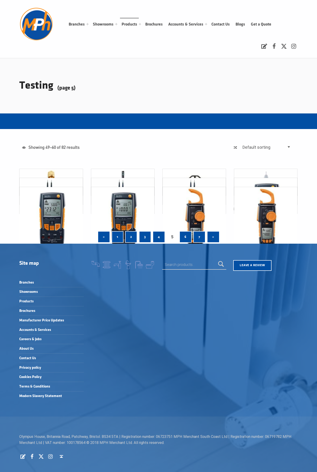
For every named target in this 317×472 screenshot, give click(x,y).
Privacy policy (30, 367)
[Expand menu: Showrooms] (116, 24)
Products (129, 24)
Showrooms (103, 24)
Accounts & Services (185, 24)
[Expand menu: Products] (140, 24)
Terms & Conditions (34, 386)
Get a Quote (261, 24)
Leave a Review (252, 265)
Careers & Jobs (30, 339)
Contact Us (220, 24)
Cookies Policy (30, 377)
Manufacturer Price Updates (41, 320)
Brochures (154, 24)
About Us (26, 348)
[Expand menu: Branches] (87, 24)
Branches (77, 24)
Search (221, 265)
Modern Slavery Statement (40, 396)
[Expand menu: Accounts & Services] (206, 24)
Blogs (240, 24)
